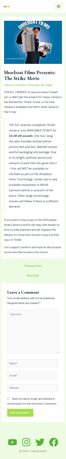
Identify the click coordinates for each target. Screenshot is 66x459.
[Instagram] (26, 442)
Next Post (33, 275)
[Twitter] (40, 442)
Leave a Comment (15, 85)
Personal (33, 85)
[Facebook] (53, 442)
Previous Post (33, 266)
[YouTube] (12, 442)
